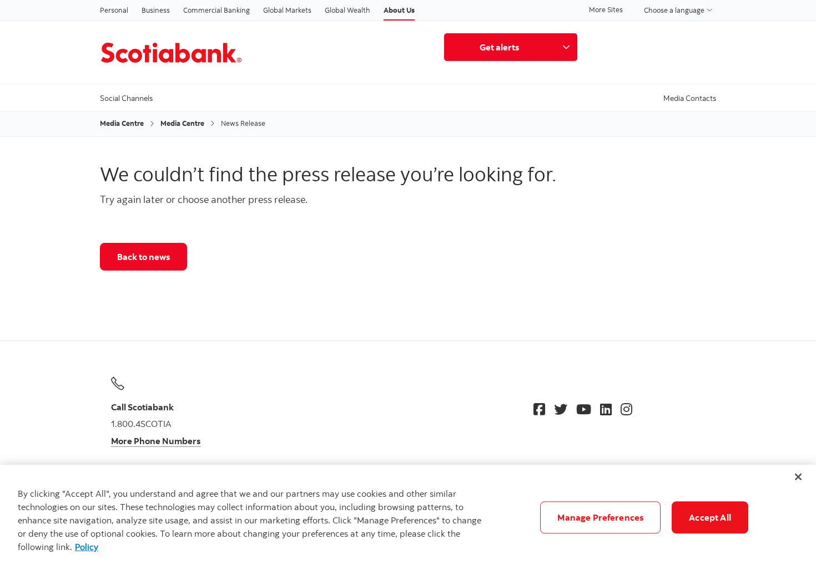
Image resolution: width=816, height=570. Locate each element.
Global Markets (287, 10)
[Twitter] (560, 409)
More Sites (606, 9)
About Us (399, 10)
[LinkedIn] (606, 409)
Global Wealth (347, 10)
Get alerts (499, 47)
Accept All (710, 517)
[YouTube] (583, 409)
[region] (408, 517)
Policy (86, 546)
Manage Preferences (600, 517)
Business (156, 10)
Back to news (143, 256)
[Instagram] (626, 409)
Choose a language (675, 10)
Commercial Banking (216, 10)
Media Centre (122, 123)
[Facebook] (539, 409)
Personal (114, 10)
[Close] (798, 477)
